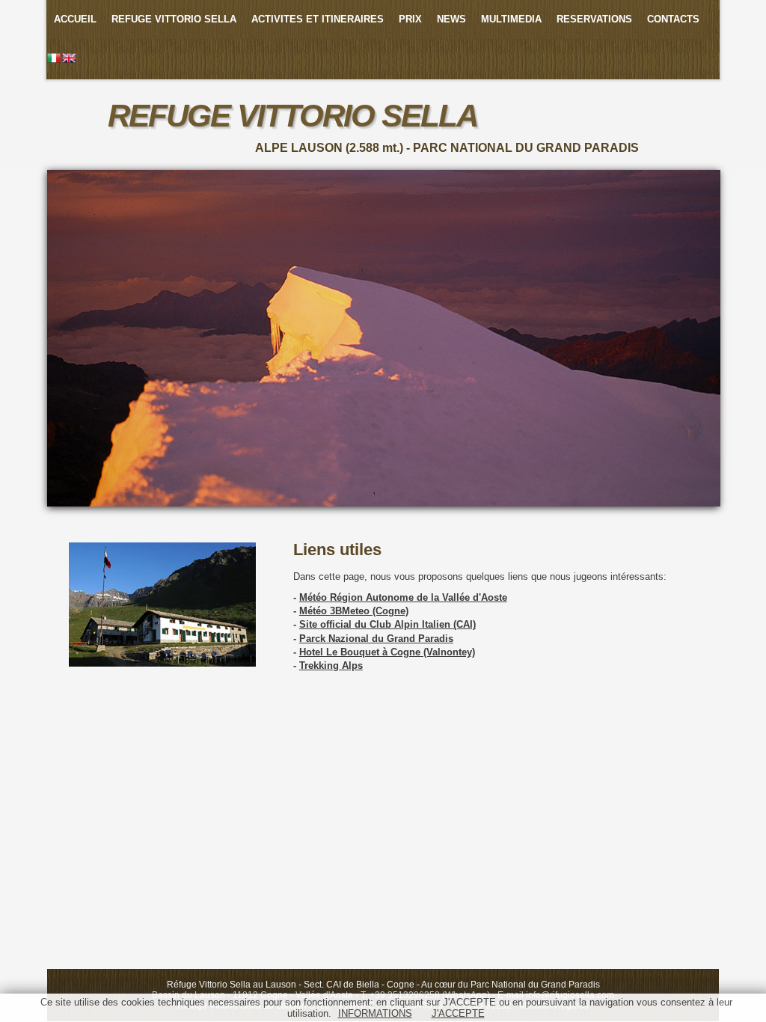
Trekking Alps (331, 665)
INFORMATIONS (375, 1013)
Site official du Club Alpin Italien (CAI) (387, 624)
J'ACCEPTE (458, 1013)
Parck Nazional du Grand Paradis (376, 638)
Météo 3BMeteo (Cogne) (353, 610)
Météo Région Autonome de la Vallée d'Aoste (403, 597)
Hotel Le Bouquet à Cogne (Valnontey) (387, 652)
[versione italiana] (54, 59)
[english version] (69, 59)
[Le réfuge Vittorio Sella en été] (162, 664)
